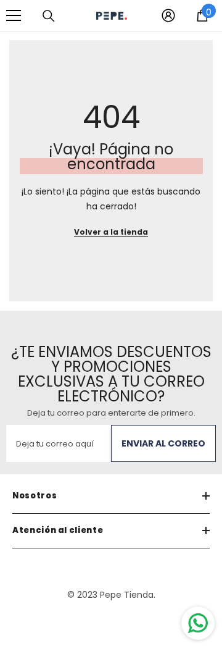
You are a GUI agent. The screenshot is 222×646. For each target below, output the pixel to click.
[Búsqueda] (48, 16)
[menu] (13, 15)
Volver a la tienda (111, 232)
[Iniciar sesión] (168, 15)
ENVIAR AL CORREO (163, 443)
